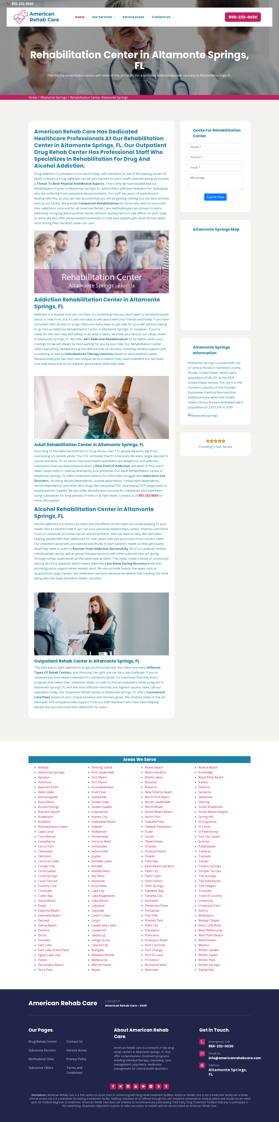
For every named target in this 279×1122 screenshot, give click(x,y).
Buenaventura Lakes (53, 827)
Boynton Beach (49, 812)
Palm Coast (153, 876)
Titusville (204, 891)
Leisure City (99, 945)
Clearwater (46, 851)
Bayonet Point (48, 787)
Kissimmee (99, 886)
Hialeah (96, 827)
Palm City (151, 871)
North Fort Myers (157, 797)
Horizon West (101, 841)
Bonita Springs (48, 807)
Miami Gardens (155, 772)
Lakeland (97, 905)
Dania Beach (47, 901)
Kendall (96, 866)
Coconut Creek (48, 861)
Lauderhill (98, 930)
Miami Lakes (154, 777)
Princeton (152, 960)
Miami (95, 970)
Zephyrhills (206, 970)
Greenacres (99, 812)
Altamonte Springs (53, 97)
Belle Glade (46, 792)
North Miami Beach (159, 812)
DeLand (43, 920)
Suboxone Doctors (42, 1050)
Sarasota (204, 792)
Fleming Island (101, 767)
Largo (95, 920)
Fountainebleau (102, 787)
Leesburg (98, 935)
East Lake (45, 945)
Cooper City (46, 866)
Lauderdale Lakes (104, 925)
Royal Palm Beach (210, 777)
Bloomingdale (48, 797)
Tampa (203, 861)
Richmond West (156, 965)
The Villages (207, 886)
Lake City (97, 891)
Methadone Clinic (41, 1059)
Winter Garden (208, 950)
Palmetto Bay (154, 891)
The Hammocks (209, 881)
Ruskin (203, 782)
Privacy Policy (76, 1059)
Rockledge (205, 772)
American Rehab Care (62, 1003)
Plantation (152, 930)
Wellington (206, 915)
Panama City (153, 896)
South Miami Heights (213, 812)
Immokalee (99, 846)
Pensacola (152, 910)
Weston (203, 945)
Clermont (44, 856)
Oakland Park (154, 822)
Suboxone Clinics (40, 1068)
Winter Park (206, 960)
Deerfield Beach (49, 915)
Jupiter (96, 856)
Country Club (47, 886)
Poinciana (152, 935)
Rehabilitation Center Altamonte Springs (99, 97)
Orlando (150, 846)
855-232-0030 (22, 3)
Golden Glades (101, 807)
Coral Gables (47, 871)
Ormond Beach (155, 851)
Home (79, 17)
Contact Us (161, 17)
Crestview (45, 891)
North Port (153, 817)
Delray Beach (47, 925)
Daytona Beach (49, 910)
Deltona (43, 930)
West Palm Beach (210, 935)
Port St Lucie (154, 955)
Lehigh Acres (100, 940)
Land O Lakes (101, 915)
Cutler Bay (45, 896)
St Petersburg (208, 831)
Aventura (44, 782)
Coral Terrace (48, 881)
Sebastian (205, 797)
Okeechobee (154, 841)
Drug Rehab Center (42, 1041)
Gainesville (99, 797)
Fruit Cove (98, 792)
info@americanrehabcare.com (235, 1058)
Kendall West (100, 871)
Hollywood (98, 831)
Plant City (151, 925)
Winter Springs (209, 965)
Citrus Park (46, 846)
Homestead (99, 836)
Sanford (204, 787)
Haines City (99, 817)
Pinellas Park (154, 920)
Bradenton (45, 817)
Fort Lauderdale (102, 772)
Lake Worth (99, 901)
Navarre (151, 787)
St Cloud (204, 827)
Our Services (102, 17)
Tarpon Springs (209, 866)
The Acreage (207, 876)
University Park (209, 905)
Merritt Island (101, 965)
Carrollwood (46, 836)
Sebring (204, 802)
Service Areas (133, 17)
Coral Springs (47, 876)
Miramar (151, 782)
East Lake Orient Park (53, 950)
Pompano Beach (156, 940)
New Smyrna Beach (158, 792)
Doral (42, 935)
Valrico (203, 910)
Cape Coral (46, 831)
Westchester (207, 940)
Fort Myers (99, 777)
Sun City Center (209, 836)
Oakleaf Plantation (158, 827)
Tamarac (204, 851)
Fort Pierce (99, 782)
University (205, 901)
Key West (98, 876)
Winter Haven (208, 955)
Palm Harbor (154, 881)
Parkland (151, 901)
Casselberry (46, 841)
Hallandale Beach (103, 822)
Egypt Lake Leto (49, 955)
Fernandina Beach (51, 965)
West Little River (209, 925)
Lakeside (97, 910)
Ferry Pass (45, 970)
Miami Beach (154, 767)
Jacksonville (99, 851)
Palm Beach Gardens (159, 866)
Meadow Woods (102, 955)
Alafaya (43, 767)
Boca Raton (46, 802)
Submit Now (215, 197)
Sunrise (203, 841)
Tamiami (204, 856)
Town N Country (210, 896)
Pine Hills (151, 915)
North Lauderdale (157, 802)
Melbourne (99, 960)
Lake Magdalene (103, 896)
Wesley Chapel (208, 920)
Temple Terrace (209, 871)
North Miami (154, 807)
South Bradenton (210, 807)
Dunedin (44, 940)
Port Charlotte (155, 945)
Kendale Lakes (101, 861)
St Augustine (207, 822)
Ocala (149, 831)
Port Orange (154, 950)
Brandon (44, 822)
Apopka (43, 777)
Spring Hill (205, 817)
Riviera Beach (208, 767)
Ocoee (149, 836)
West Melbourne (210, 930)
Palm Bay (151, 861)
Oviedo (150, 856)
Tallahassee (206, 846)
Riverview (151, 970)
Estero (42, 960)
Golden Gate (100, 802)
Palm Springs (154, 886)
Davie (42, 905)
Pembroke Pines (156, 905)
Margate (97, 950)
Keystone (98, 881)
